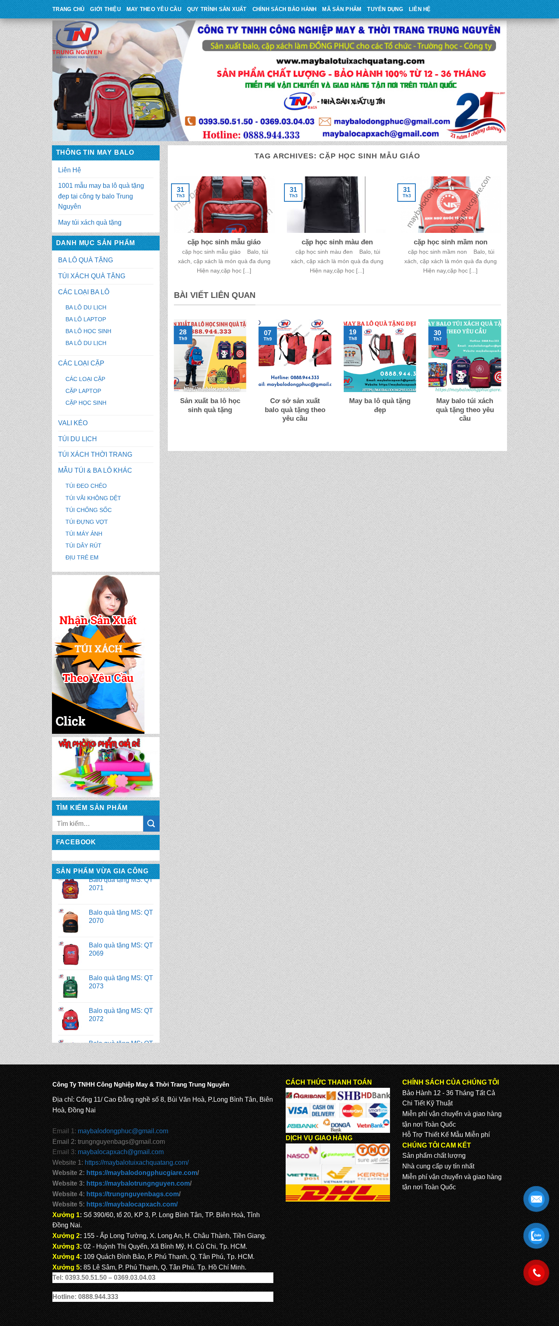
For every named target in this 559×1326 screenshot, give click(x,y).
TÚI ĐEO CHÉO (86, 486)
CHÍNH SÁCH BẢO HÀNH (284, 9)
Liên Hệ (420, 9)
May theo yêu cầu (153, 9)
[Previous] (172, 381)
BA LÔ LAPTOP (85, 319)
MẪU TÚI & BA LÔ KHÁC (95, 470)
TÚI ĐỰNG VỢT (86, 522)
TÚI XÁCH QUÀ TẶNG (91, 276)
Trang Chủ (68, 9)
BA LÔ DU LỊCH (85, 307)
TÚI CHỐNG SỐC (88, 510)
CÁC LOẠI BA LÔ (83, 292)
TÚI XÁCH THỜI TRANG (95, 454)
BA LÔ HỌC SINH (88, 331)
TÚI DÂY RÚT (83, 545)
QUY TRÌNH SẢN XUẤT (217, 9)
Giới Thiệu (105, 9)
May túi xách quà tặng (90, 222)
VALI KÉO (73, 422)
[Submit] (151, 824)
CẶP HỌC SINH (85, 402)
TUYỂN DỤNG (385, 9)
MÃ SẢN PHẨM (341, 9)
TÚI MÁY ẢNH (83, 533)
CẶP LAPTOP (83, 391)
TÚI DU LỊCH (77, 438)
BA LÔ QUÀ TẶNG (85, 260)
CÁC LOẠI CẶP (81, 363)
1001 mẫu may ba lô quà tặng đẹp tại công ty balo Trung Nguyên (101, 196)
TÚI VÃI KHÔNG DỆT (93, 498)
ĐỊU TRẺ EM (82, 557)
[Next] (502, 381)
